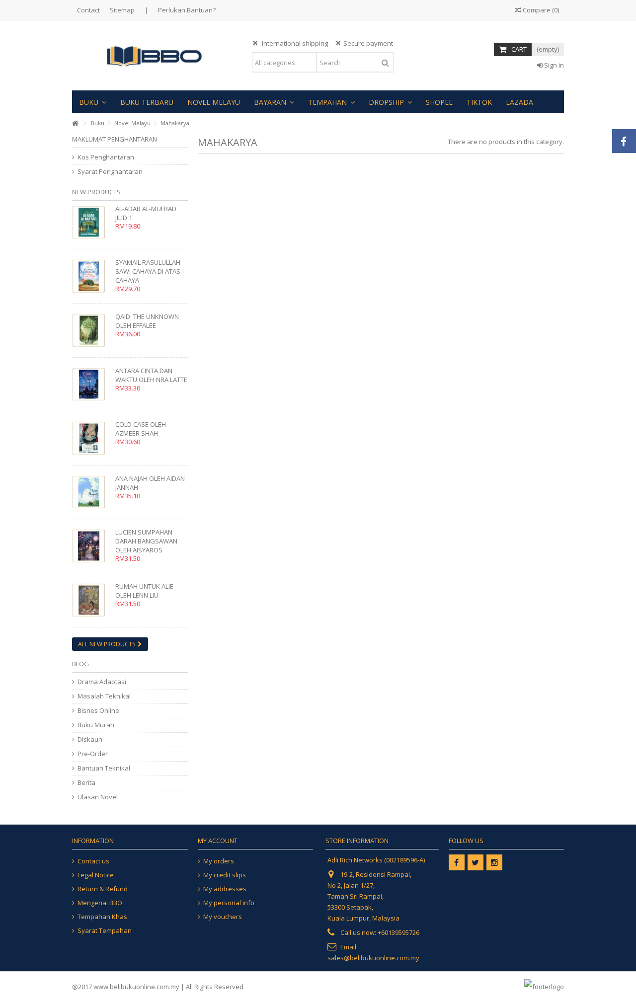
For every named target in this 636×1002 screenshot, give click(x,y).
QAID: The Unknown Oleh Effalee (147, 321)
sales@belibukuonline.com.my (373, 957)
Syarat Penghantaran (110, 171)
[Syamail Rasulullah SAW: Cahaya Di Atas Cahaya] (91, 276)
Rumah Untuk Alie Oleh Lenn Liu (144, 591)
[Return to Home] (75, 123)
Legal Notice (96, 875)
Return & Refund (103, 889)
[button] (92, 101)
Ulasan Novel (98, 797)
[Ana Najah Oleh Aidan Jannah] (91, 492)
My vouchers (222, 917)
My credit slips (224, 875)
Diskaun (90, 739)
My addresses (224, 889)
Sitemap (122, 9)
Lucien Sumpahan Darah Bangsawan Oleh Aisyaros (146, 541)
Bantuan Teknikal (104, 768)
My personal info (228, 903)
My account (218, 840)
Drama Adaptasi (102, 682)
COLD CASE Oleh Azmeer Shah (140, 429)
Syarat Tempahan (105, 930)
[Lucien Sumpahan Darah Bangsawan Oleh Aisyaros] (91, 545)
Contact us (93, 861)
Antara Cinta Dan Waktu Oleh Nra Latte (151, 375)
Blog (80, 663)
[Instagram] (494, 862)
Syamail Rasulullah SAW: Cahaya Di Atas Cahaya (147, 271)
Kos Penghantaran (106, 157)
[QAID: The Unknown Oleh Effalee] (91, 330)
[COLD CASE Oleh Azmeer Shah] (91, 438)
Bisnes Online (98, 710)
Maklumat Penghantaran (114, 139)
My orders (218, 861)
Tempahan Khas (102, 917)
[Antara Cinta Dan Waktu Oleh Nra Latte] (91, 384)
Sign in (553, 65)
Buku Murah (96, 725)
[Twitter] (475, 862)
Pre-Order (93, 754)
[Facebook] (457, 862)
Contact (88, 9)
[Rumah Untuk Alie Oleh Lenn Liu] (91, 600)
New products (96, 191)
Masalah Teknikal (104, 696)
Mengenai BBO (100, 903)
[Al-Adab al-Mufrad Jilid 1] (91, 222)
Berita (86, 782)
